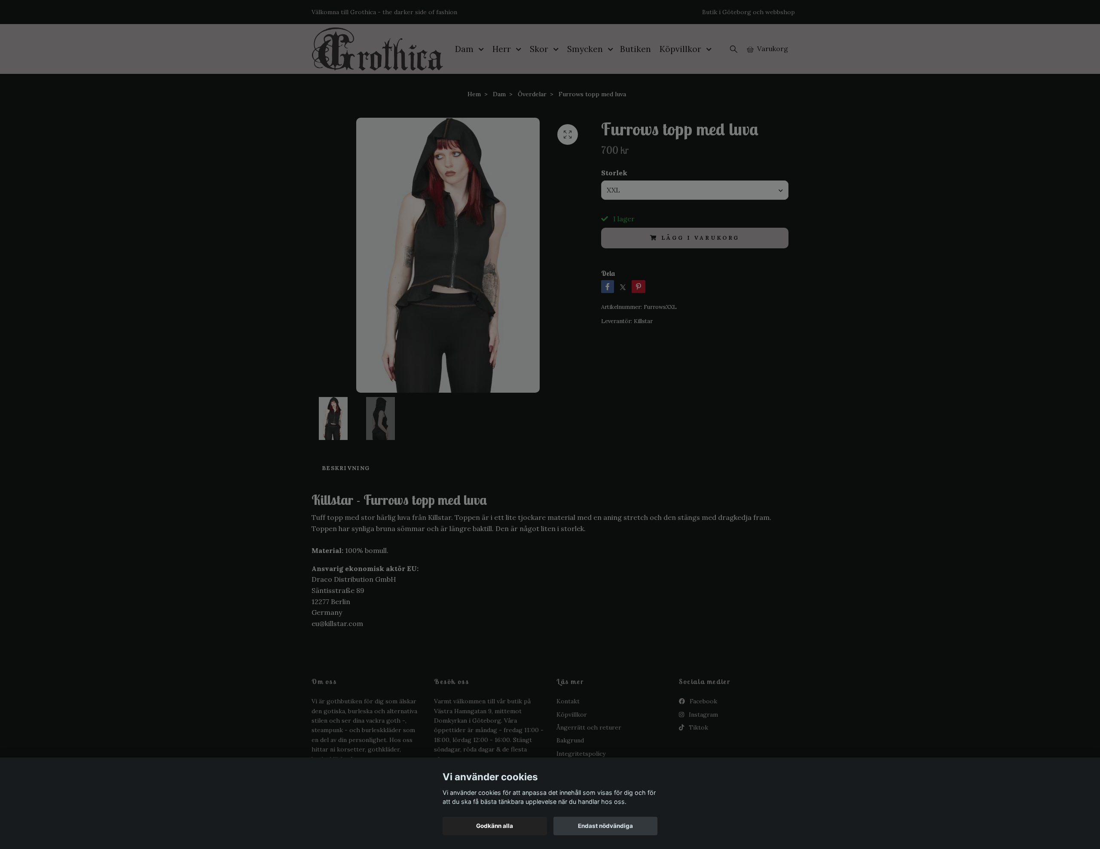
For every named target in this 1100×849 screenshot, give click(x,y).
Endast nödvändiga (605, 825)
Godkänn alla (494, 825)
